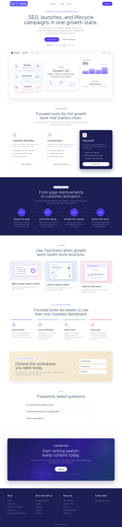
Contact (69, 4)
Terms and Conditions (14, 507)
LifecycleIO (84, 371)
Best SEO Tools (69, 501)
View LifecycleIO (96, 164)
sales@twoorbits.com (102, 501)
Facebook (38, 510)
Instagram (38, 513)
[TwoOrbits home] (19, 3)
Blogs (62, 4)
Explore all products (69, 39)
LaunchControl (85, 366)
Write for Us (67, 513)
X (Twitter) (39, 507)
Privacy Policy (12, 510)
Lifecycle (66, 507)
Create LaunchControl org (61, 164)
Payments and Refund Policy (16, 513)
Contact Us (11, 504)
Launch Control (69, 504)
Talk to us (107, 4)
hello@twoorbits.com (42, 501)
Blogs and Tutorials (70, 510)
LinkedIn (38, 504)
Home (9, 501)
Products (53, 4)
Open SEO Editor (52, 39)
